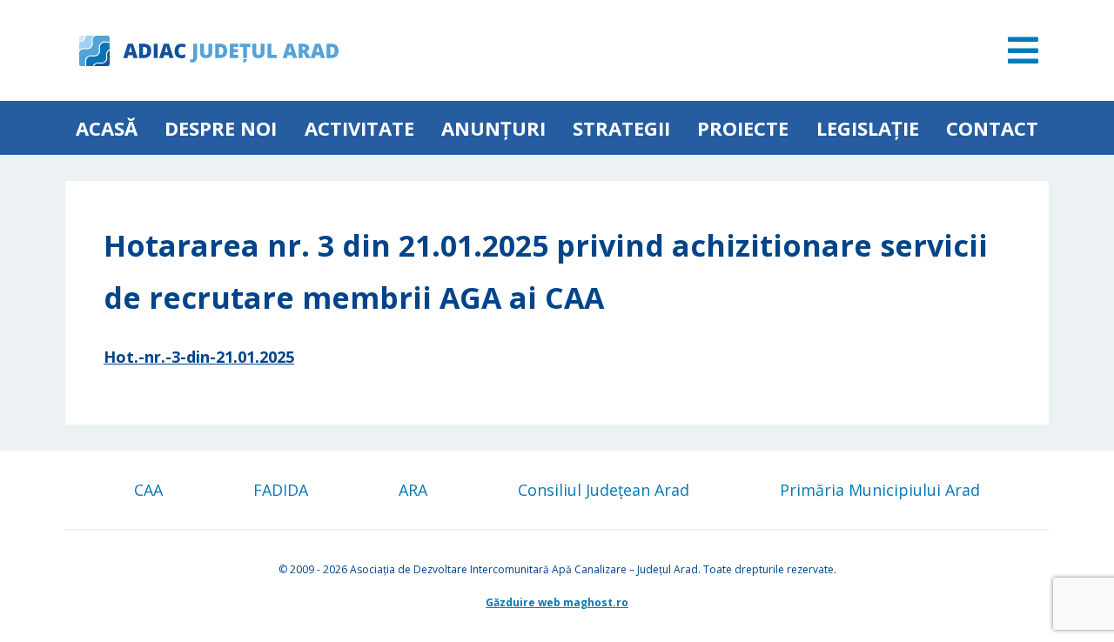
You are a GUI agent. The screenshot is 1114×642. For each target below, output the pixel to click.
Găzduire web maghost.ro (557, 602)
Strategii (621, 128)
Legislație (867, 128)
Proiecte (743, 128)
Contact (992, 128)
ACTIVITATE (359, 128)
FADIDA (280, 489)
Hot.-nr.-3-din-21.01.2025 (199, 356)
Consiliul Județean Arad (603, 489)
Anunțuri (493, 128)
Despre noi (220, 128)
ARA (413, 489)
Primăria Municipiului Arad (880, 489)
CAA (148, 489)
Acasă (107, 128)
